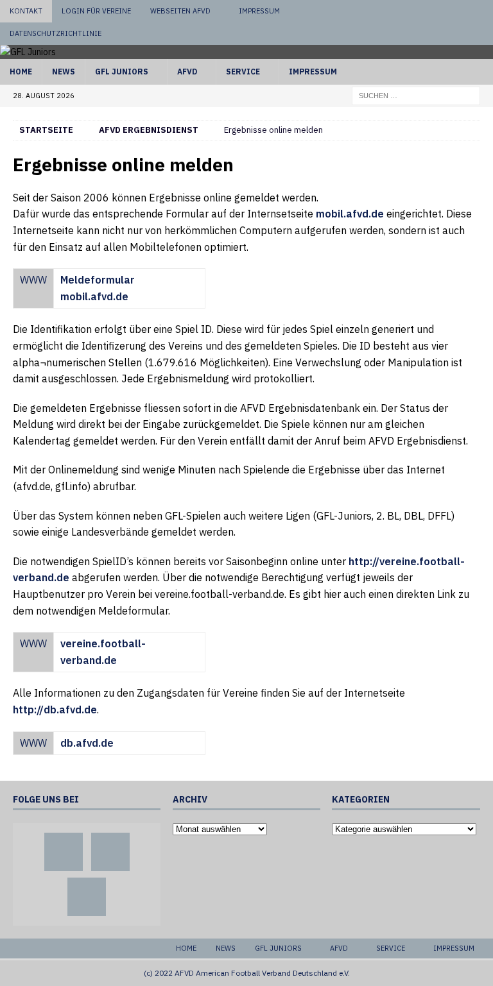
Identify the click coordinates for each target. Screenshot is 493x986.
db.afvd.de (87, 742)
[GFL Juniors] (28, 52)
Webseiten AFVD (180, 10)
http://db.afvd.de (55, 709)
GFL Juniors (121, 71)
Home (21, 71)
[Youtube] (482, 11)
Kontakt (26, 10)
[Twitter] (457, 11)
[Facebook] (433, 11)
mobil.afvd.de (350, 213)
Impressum (259, 10)
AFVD (187, 71)
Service (243, 71)
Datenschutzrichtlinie (55, 33)
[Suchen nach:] (416, 95)
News (63, 71)
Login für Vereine (96, 10)
